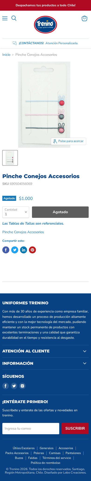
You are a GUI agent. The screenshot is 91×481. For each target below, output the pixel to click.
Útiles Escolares (24, 448)
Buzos (19, 458)
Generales (46, 448)
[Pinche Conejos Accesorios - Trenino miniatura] (10, 157)
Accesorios (66, 448)
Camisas (54, 453)
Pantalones (73, 453)
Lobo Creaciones (74, 473)
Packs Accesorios (16, 453)
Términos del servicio (56, 458)
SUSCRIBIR (75, 428)
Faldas (32, 458)
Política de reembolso (45, 463)
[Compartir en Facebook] (5, 249)
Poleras (39, 453)
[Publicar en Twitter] (14, 249)
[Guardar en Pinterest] (32, 249)
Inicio (6, 55)
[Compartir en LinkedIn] (23, 249)
